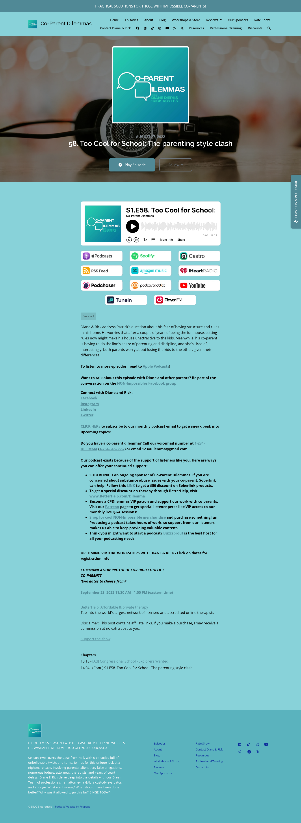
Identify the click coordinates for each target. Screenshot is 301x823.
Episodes (131, 20)
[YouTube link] (167, 28)
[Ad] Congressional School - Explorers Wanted (130, 661)
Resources (196, 28)
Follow (174, 164)
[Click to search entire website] (269, 28)
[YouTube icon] (266, 744)
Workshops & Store (186, 20)
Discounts (255, 28)
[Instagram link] (160, 28)
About (148, 20)
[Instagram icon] (257, 744)
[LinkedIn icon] (240, 744)
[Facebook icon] (249, 752)
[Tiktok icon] (248, 744)
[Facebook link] (137, 28)
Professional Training (226, 28)
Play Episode (135, 164)
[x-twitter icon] (258, 752)
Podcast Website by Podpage (72, 806)
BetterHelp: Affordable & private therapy (114, 607)
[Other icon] (240, 752)
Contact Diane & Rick (115, 28)
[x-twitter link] (182, 28)
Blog (162, 20)
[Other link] (174, 28)
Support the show (95, 639)
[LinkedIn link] (145, 28)
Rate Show (262, 20)
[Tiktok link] (152, 28)
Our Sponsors (238, 20)
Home (114, 20)
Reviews (212, 20)
